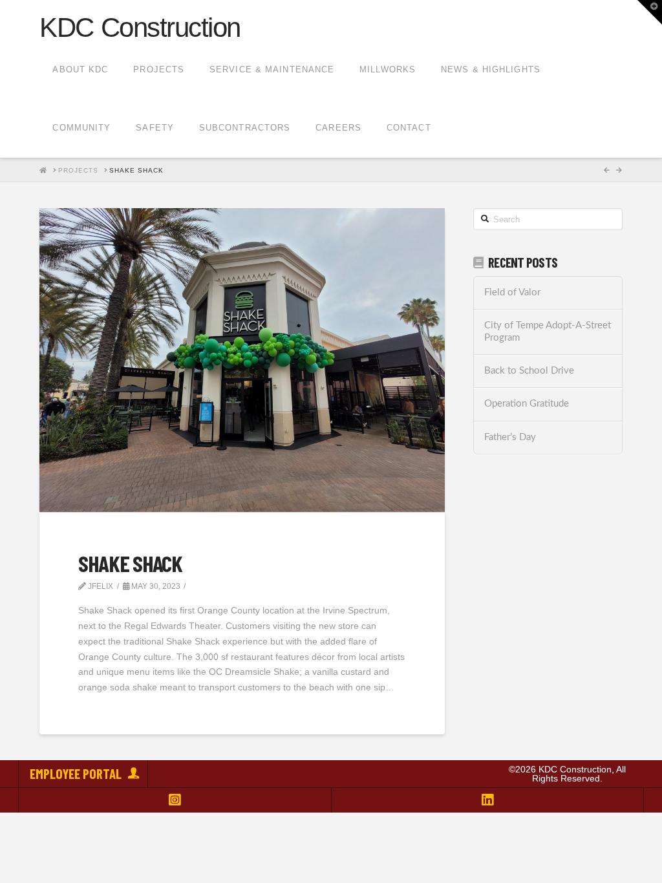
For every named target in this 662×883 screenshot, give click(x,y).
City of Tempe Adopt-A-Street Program (547, 332)
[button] (649, 12)
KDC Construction (139, 27)
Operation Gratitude (526, 404)
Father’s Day (510, 437)
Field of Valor (512, 292)
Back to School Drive (529, 371)
